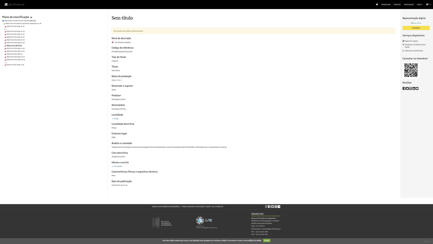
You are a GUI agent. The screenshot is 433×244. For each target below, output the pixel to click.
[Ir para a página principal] (13, 4)
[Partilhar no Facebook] (404, 88)
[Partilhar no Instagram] (410, 88)
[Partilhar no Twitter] (407, 88)
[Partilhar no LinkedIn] (414, 88)
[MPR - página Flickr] (279, 206)
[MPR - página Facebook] (269, 206)
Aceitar (266, 240)
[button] (420, 4)
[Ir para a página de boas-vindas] (377, 4)
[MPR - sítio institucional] (266, 206)
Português (118, 166)
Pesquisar (385, 5)
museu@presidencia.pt (271, 229)
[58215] (416, 23)
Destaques (409, 5)
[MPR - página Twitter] (272, 206)
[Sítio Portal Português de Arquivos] (206, 222)
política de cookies (254, 240)
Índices (397, 5)
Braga (116, 119)
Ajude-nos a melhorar (214, 206)
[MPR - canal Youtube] (276, 206)
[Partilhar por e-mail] (417, 88)
